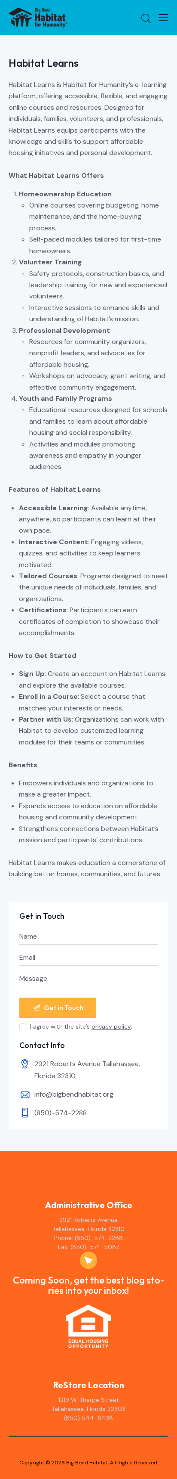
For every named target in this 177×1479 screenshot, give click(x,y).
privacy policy (111, 1026)
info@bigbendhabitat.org (73, 1094)
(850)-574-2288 (60, 1112)
